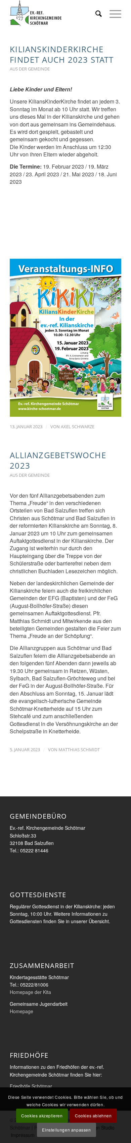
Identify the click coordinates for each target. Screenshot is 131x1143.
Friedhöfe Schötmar (31, 1086)
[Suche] (95, 13)
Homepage (21, 1011)
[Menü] (112, 13)
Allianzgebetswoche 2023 (58, 460)
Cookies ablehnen (93, 1115)
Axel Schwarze (77, 426)
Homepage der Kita (30, 992)
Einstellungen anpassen (66, 1130)
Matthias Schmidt (79, 749)
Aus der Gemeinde (30, 69)
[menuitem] (95, 13)
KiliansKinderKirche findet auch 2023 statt (62, 54)
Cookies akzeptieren (41, 1115)
